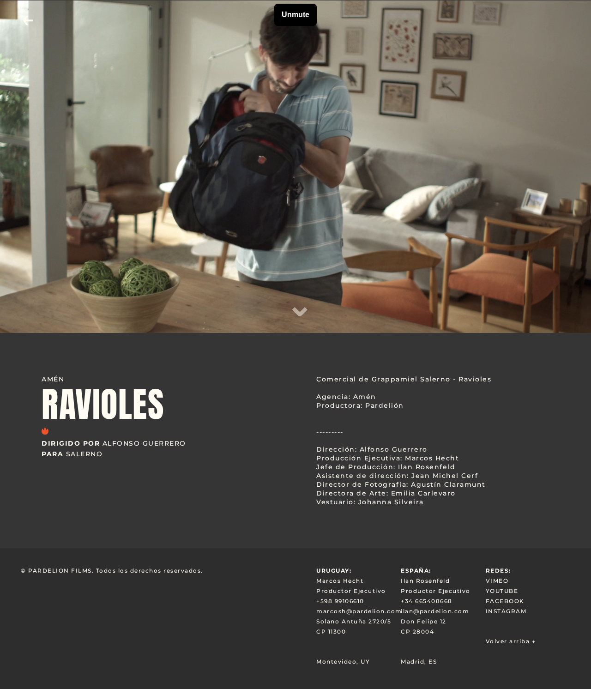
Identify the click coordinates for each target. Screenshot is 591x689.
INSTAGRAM (506, 611)
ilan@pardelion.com (435, 611)
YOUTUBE (502, 590)
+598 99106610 (340, 601)
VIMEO (497, 580)
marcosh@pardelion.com (358, 611)
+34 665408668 (426, 601)
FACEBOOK (505, 601)
